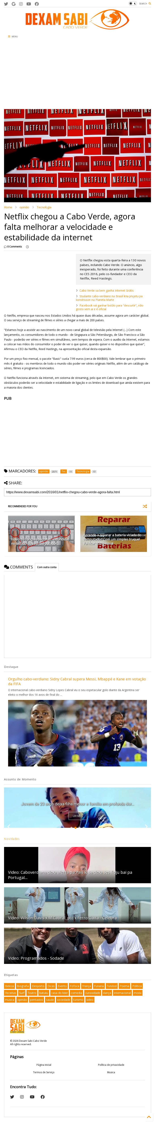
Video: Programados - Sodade (36, 958)
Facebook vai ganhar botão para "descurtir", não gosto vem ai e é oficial (109, 307)
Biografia (23, 986)
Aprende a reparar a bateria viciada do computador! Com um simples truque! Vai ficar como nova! (112, 539)
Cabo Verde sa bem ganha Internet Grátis (107, 290)
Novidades (12, 839)
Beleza (9, 986)
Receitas (10, 993)
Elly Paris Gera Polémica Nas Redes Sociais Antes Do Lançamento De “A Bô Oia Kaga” (77, 801)
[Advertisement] (53, 75)
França (86, 986)
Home (8, 207)
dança (107, 993)
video (89, 1000)
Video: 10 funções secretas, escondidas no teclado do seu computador (40, 541)
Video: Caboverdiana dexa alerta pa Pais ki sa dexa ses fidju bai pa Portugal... (70, 875)
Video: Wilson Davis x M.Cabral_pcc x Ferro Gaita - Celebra (62, 918)
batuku (43, 993)
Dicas (51, 986)
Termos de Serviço (43, 1072)
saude (50, 1000)
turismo (78, 1000)
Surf (21, 993)
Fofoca (74, 986)
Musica (111, 1072)
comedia (76, 993)
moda (137, 993)
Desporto (38, 986)
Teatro (31, 993)
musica (9, 1000)
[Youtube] (28, 3)
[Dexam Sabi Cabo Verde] (77, 27)
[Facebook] (37, 3)
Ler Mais (78, 816)
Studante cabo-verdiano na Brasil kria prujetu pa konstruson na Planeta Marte (109, 298)
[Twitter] (6, 3)
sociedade (63, 1000)
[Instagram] (21, 3)
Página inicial (44, 1065)
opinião (24, 207)
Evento (62, 986)
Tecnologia (44, 207)
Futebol (112, 986)
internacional (122, 993)
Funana (99, 986)
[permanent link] (27, 247)
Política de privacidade (111, 1065)
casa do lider (59, 993)
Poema (124, 986)
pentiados (36, 1000)
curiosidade (92, 993)
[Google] (14, 3)
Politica (137, 986)
